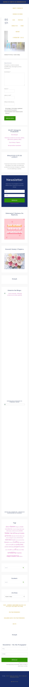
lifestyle (6, 542)
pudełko (22, 546)
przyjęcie (17, 546)
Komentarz (7, 71)
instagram (11, 537)
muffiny (16, 542)
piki (12, 544)
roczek (10, 549)
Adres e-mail (7, 95)
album (8, 527)
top (23, 549)
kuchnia (22, 539)
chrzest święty (15, 529)
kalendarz (8, 540)
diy (18, 530)
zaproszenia (13, 556)
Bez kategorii (14, 134)
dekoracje (21, 529)
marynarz (11, 542)
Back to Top (15, 681)
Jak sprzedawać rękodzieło (14, 145)
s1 (15, 549)
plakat (15, 544)
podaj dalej (19, 544)
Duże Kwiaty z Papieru (14, 142)
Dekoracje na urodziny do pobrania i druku (14, 402)
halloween (13, 535)
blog (16, 526)
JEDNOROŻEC (20, 537)
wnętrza (19, 553)
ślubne (20, 556)
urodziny (12, 552)
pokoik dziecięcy (9, 546)
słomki (20, 549)
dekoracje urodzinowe (11, 530)
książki (13, 540)
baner (12, 526)
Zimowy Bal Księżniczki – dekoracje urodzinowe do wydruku (15, 512)
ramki (6, 549)
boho (19, 526)
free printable (19, 533)
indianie (7, 537)
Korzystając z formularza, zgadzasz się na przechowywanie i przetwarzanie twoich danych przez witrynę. (14, 111)
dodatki (21, 530)
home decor (19, 536)
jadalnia (15, 537)
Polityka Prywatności (14, 203)
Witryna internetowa (9, 101)
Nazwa (6, 88)
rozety (13, 549)
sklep (17, 549)
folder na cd (10, 533)
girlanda (8, 536)
